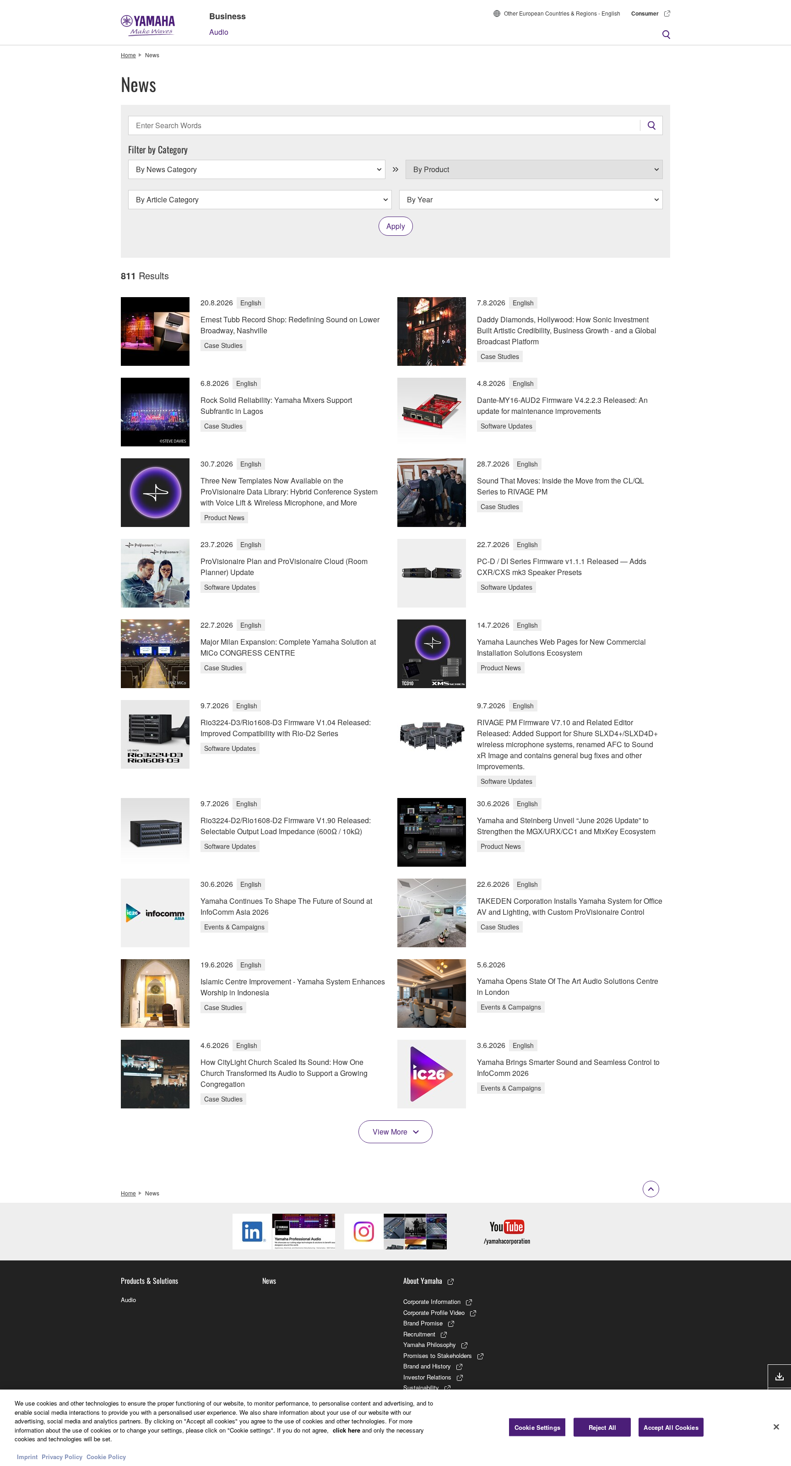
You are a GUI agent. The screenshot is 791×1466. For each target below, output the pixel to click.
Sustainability (421, 1387)
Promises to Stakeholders (437, 1355)
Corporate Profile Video (434, 1312)
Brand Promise (423, 1323)
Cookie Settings (537, 1427)
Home (128, 55)
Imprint (27, 1456)
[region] (395, 1428)
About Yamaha (422, 1280)
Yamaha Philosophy (429, 1344)
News (269, 1280)
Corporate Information (432, 1301)
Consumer (645, 13)
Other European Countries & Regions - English (562, 13)
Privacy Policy (62, 1456)
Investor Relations (427, 1377)
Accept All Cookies (671, 1427)
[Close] (776, 1427)
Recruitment (419, 1334)
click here (346, 1430)
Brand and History (427, 1366)
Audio (218, 32)
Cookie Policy (106, 1456)
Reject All (602, 1427)
